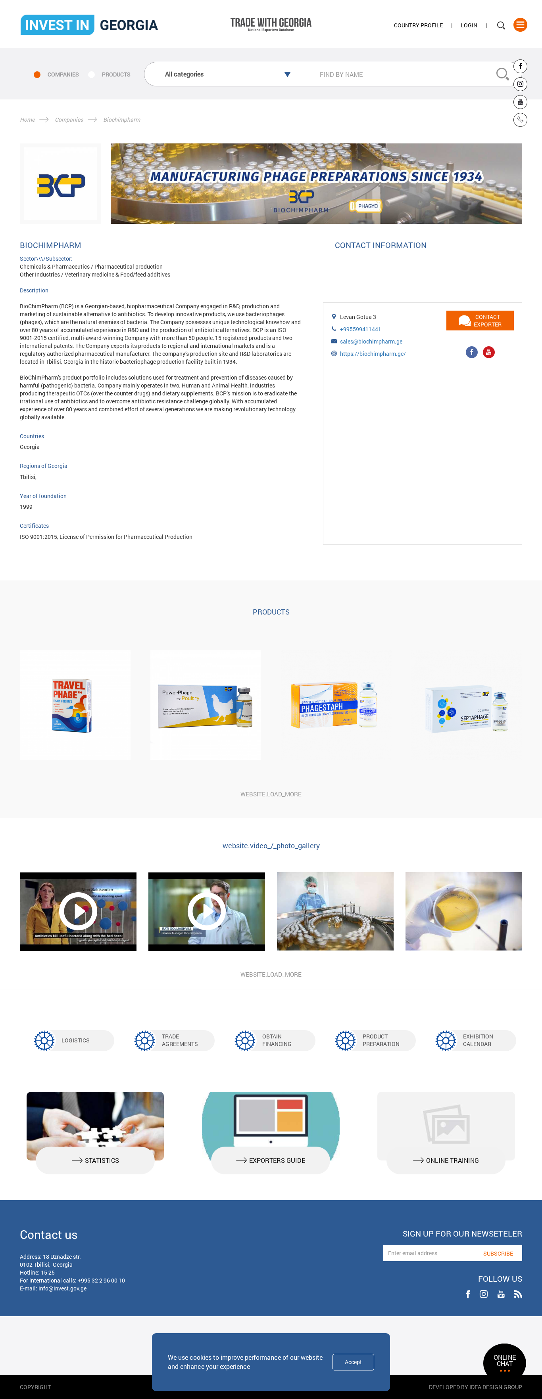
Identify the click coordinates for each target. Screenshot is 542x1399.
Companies (69, 119)
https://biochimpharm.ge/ (373, 353)
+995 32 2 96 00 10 (101, 1280)
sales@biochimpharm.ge (371, 341)
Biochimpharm (121, 119)
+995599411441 (360, 329)
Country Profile (418, 25)
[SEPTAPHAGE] (466, 705)
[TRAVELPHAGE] (75, 705)
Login (469, 25)
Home (27, 119)
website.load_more (271, 794)
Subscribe (498, 1253)
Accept (353, 1362)
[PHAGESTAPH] (336, 705)
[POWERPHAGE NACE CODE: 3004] (205, 705)
